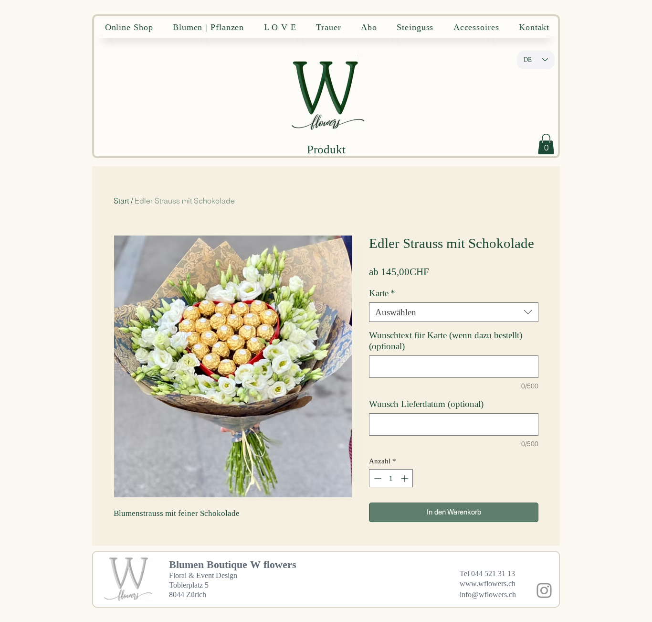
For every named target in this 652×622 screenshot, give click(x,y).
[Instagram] (544, 590)
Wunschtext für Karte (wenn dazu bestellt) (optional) (445, 340)
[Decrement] (376, 478)
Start (121, 200)
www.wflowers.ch (487, 583)
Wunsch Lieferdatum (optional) (426, 404)
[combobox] (453, 312)
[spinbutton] (391, 478)
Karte (382, 293)
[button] (546, 144)
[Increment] (405, 478)
